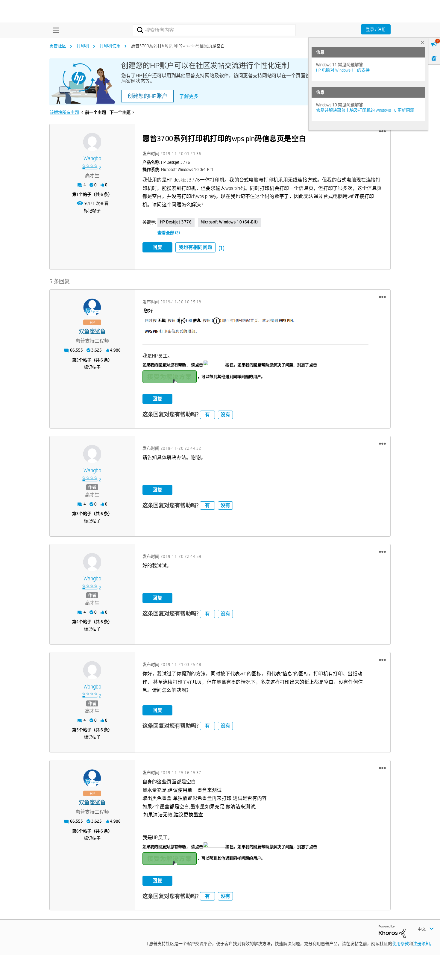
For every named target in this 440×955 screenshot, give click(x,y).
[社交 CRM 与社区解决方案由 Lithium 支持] (392, 931)
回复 (157, 247)
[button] (382, 131)
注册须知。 (423, 943)
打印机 (83, 46)
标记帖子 (92, 210)
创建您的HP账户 (147, 96)
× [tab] (422, 42)
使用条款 (400, 943)
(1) (221, 248)
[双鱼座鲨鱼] (92, 308)
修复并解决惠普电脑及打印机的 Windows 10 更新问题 (365, 110)
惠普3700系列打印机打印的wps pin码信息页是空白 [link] (178, 46)
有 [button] (207, 414)
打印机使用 (110, 46)
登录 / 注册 (376, 29)
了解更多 (188, 96)
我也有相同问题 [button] (195, 247)
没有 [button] (225, 414)
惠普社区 (57, 46)
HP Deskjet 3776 (176, 222)
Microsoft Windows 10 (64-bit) (229, 222)
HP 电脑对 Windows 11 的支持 (343, 70)
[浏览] (54, 29)
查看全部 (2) (168, 232)
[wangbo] (92, 142)
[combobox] (214, 30)
